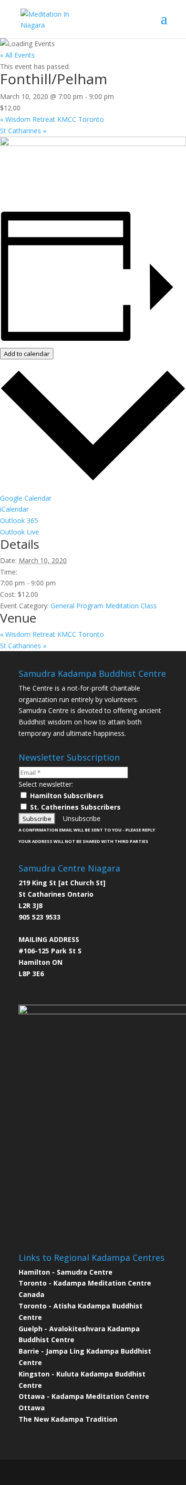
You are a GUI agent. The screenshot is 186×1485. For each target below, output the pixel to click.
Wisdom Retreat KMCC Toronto (52, 119)
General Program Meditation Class (104, 605)
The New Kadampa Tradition (68, 1419)
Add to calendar (27, 353)
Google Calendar (26, 498)
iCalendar (14, 509)
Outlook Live (19, 531)
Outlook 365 (19, 520)
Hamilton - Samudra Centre (66, 1272)
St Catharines (23, 130)
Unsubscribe (82, 818)
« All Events (17, 54)
